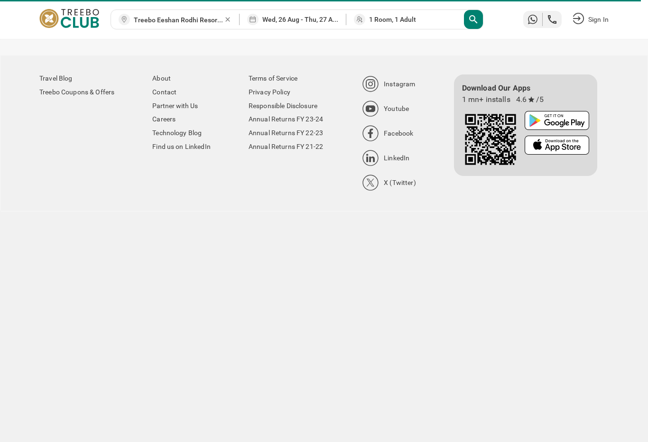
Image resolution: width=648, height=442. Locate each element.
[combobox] (179, 20)
